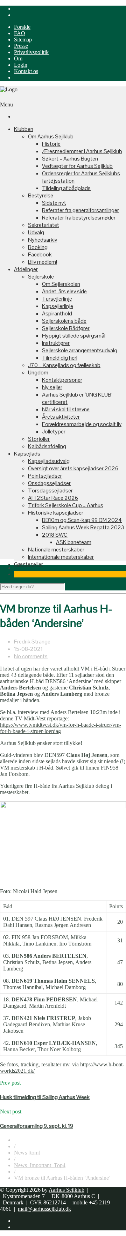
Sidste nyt (54, 203)
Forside (22, 27)
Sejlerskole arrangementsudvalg (79, 350)
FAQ (19, 33)
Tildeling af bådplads (66, 188)
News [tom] (27, 1153)
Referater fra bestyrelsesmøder (78, 217)
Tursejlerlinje (57, 298)
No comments (31, 656)
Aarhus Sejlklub (66, 1190)
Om (18, 58)
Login (20, 65)
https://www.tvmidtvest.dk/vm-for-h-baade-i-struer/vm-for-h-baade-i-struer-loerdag (60, 728)
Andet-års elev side (64, 291)
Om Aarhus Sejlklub (51, 136)
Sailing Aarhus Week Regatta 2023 (83, 527)
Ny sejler (52, 387)
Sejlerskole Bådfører (66, 328)
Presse (21, 46)
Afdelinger (26, 269)
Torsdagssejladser (50, 490)
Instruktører (56, 343)
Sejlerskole (41, 276)
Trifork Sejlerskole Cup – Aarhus (65, 505)
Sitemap (23, 39)
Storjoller (39, 439)
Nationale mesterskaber (56, 549)
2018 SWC (55, 534)
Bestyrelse (40, 195)
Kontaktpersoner (62, 380)
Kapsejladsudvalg (49, 461)
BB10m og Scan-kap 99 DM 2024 (82, 520)
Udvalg (36, 232)
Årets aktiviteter (61, 416)
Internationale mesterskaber (61, 557)
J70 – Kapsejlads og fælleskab (64, 365)
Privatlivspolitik (31, 52)
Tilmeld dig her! (59, 357)
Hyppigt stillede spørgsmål (73, 335)
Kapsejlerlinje (57, 306)
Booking (38, 247)
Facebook (40, 254)
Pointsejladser (45, 475)
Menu (6, 104)
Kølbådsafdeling (47, 446)
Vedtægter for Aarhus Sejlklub (77, 166)
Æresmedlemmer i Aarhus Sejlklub (82, 151)
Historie (51, 144)
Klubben (23, 129)
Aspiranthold (57, 313)
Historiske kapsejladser (55, 512)
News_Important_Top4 (39, 1165)
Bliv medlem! (42, 262)
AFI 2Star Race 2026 (53, 498)
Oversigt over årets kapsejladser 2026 (73, 468)
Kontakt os (26, 71)
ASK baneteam (73, 542)
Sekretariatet (43, 225)
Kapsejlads (27, 453)
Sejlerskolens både (64, 321)
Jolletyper (53, 431)
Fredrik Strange (32, 641)
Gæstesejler (28, 564)
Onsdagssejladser (49, 483)
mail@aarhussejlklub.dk (44, 1209)
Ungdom (38, 372)
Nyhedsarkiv (42, 239)
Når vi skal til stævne (66, 409)
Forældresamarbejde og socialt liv (81, 424)
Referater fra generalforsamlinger (80, 210)
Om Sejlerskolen (61, 284)
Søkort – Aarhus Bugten (70, 158)
